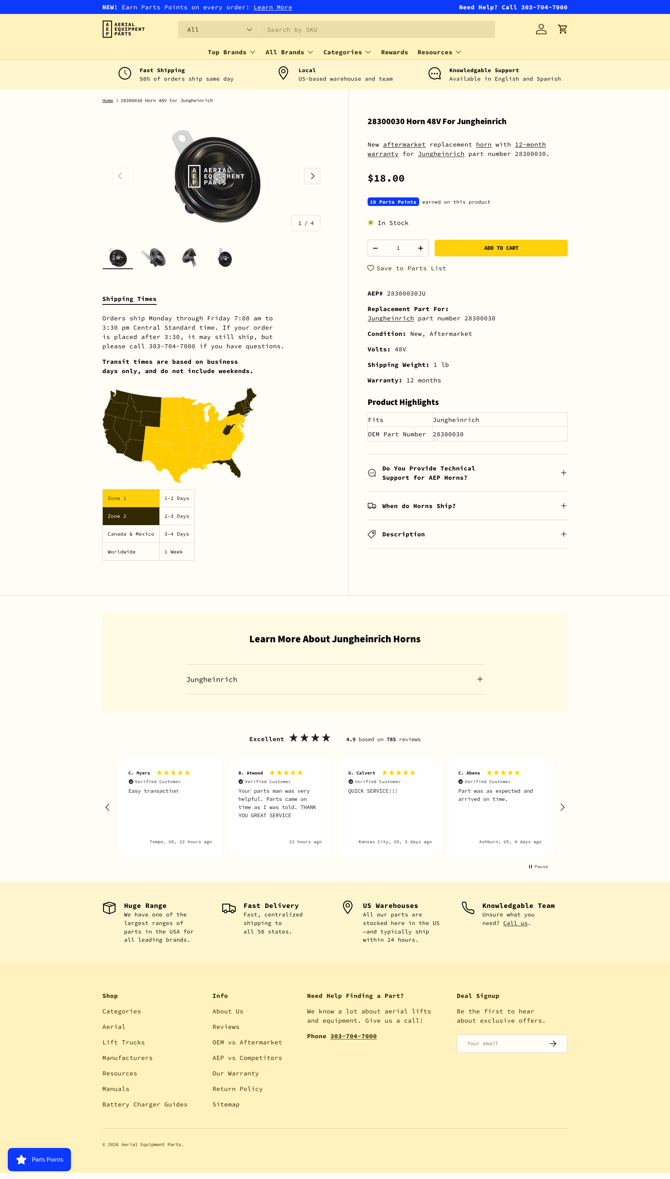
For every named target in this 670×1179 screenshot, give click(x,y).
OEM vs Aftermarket (247, 1042)
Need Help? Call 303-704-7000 (513, 7)
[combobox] (336, 29)
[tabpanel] (216, 437)
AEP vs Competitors (247, 1057)
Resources (435, 52)
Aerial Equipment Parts (151, 1144)
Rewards (394, 52)
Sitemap (226, 1104)
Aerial (114, 1026)
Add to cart (501, 247)
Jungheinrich (441, 153)
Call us (515, 923)
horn (484, 144)
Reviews (226, 1026)
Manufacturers (127, 1057)
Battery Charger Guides (145, 1104)
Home (107, 100)
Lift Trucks (123, 1042)
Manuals (116, 1089)
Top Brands (227, 52)
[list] (216, 176)
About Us (227, 1011)
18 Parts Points (393, 202)
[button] (563, 29)
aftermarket (404, 144)
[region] (335, 807)
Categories (342, 52)
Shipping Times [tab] (129, 299)
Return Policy (237, 1089)
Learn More (273, 7)
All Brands (285, 52)
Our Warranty (235, 1073)
